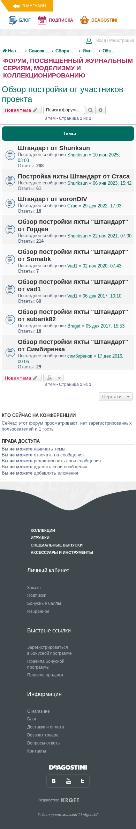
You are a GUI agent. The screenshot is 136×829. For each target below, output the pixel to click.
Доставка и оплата (45, 727)
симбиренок (79, 356)
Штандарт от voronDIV (52, 199)
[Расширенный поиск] (101, 110)
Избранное (38, 611)
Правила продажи (45, 675)
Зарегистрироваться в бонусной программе (49, 650)
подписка (61, 20)
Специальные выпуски (57, 545)
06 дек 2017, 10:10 (102, 296)
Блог (31, 719)
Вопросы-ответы (44, 743)
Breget (74, 326)
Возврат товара (43, 735)
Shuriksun (77, 154)
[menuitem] (109, 41)
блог (25, 20)
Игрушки (40, 538)
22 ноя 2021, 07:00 (112, 236)
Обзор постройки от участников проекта (62, 94)
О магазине (38, 711)
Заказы (34, 587)
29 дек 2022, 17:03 (102, 205)
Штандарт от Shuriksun (54, 148)
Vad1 (72, 266)
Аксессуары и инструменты (62, 552)
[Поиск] (90, 110)
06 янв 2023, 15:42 (112, 183)
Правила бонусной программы (46, 664)
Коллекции (43, 530)
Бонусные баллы (44, 603)
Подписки (36, 595)
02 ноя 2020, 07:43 (102, 266)
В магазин (34, 5)
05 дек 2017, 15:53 (105, 326)
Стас (72, 205)
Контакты (36, 751)
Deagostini (104, 20)
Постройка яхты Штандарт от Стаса (74, 176)
